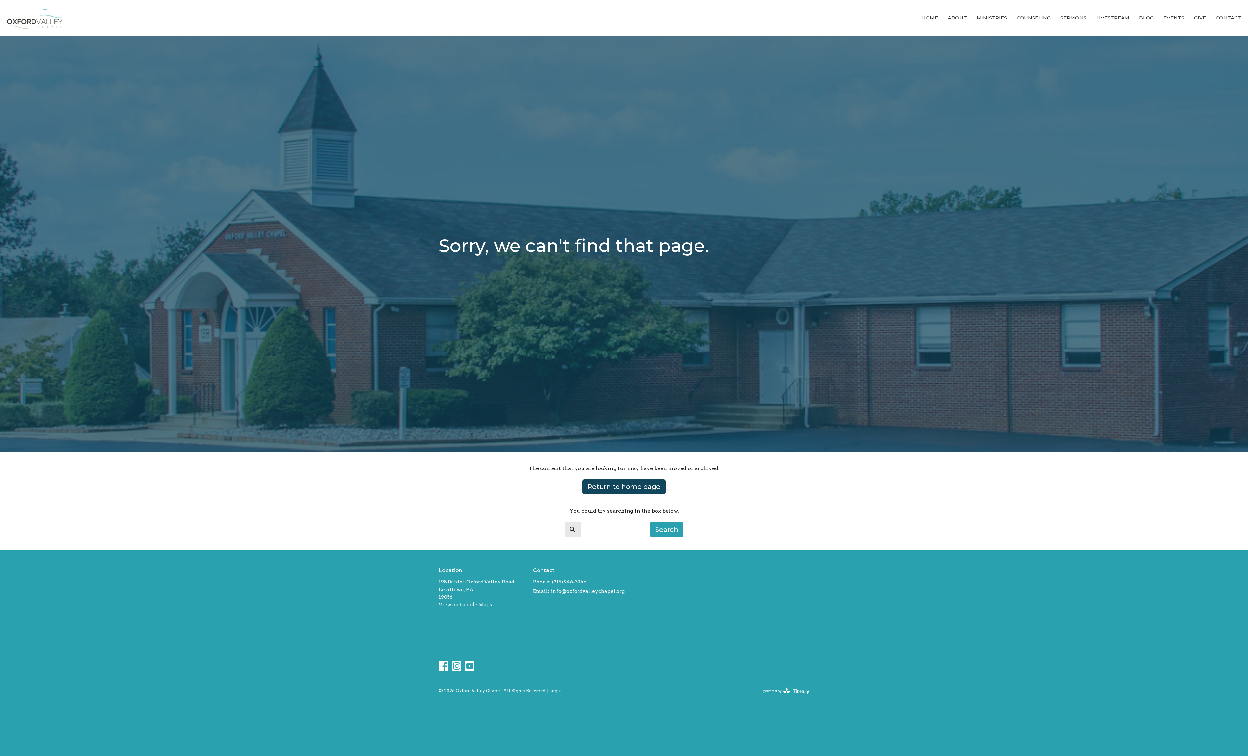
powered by (782, 696)
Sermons (1073, 18)
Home (929, 18)
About (957, 18)
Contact (1229, 18)
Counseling (1034, 18)
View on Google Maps (465, 605)
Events (1174, 18)
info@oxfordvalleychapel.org (588, 591)
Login (555, 690)
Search (666, 529)
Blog (1146, 18)
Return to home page (624, 487)
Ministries (992, 18)
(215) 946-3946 (569, 582)
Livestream (1112, 18)
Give (1200, 18)
